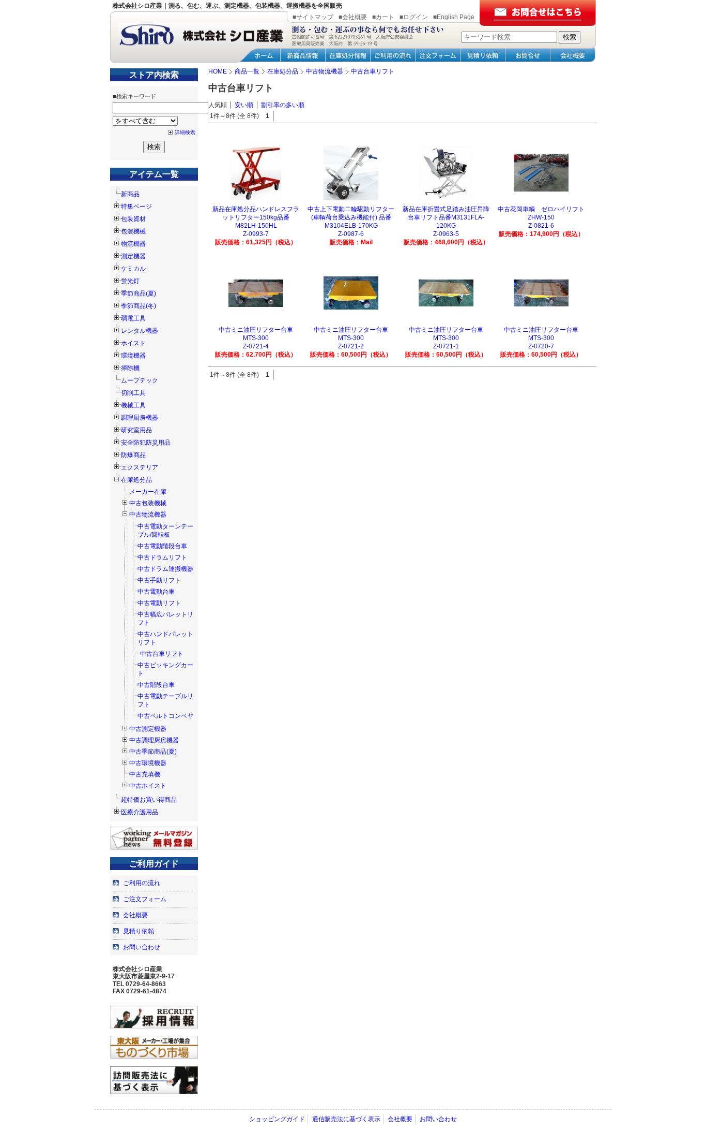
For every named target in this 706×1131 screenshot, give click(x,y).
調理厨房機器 (139, 417)
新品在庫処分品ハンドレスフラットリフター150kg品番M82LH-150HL (255, 217)
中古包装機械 (147, 503)
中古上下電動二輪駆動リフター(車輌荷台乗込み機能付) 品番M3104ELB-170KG (351, 217)
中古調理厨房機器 (154, 740)
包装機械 (133, 231)
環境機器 (133, 355)
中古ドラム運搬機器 (165, 568)
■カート (383, 17)
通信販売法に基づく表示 (346, 1119)
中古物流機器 (147, 514)
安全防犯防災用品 (146, 442)
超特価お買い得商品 (149, 799)
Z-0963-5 (446, 234)
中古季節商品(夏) (153, 751)
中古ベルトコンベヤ (165, 715)
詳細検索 (185, 132)
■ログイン (414, 17)
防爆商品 (133, 455)
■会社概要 (353, 17)
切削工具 (133, 392)
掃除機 (130, 368)
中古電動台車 (156, 591)
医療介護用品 (139, 812)
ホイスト (133, 343)
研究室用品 (136, 430)
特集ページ (136, 206)
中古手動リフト (159, 580)
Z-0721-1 (446, 346)
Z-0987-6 (351, 234)
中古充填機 (144, 774)
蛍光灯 (130, 281)
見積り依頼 (138, 931)
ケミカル (133, 268)
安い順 (244, 105)
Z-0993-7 (256, 234)
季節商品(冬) (138, 306)
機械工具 (133, 405)
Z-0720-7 (541, 346)
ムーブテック (139, 380)
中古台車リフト (161, 653)
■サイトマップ (313, 17)
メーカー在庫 (147, 491)
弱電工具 (133, 318)
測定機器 (133, 256)
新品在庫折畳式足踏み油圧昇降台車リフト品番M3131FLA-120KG (446, 217)
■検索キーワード (134, 96)
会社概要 (135, 915)
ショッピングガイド (277, 1119)
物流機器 (133, 243)
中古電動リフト (159, 603)
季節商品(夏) (138, 293)
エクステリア (139, 467)
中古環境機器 (147, 763)
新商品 (130, 194)
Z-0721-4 (256, 346)
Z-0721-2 (351, 346)
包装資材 (133, 219)
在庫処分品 (136, 479)
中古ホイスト (147, 785)
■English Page (453, 17)
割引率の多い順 (282, 105)
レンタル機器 (139, 330)
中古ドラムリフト (162, 557)
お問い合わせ (141, 947)
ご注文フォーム (144, 899)
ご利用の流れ (141, 883)
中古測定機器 (147, 728)
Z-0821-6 (541, 225)
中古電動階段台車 (162, 546)
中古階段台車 (156, 684)
